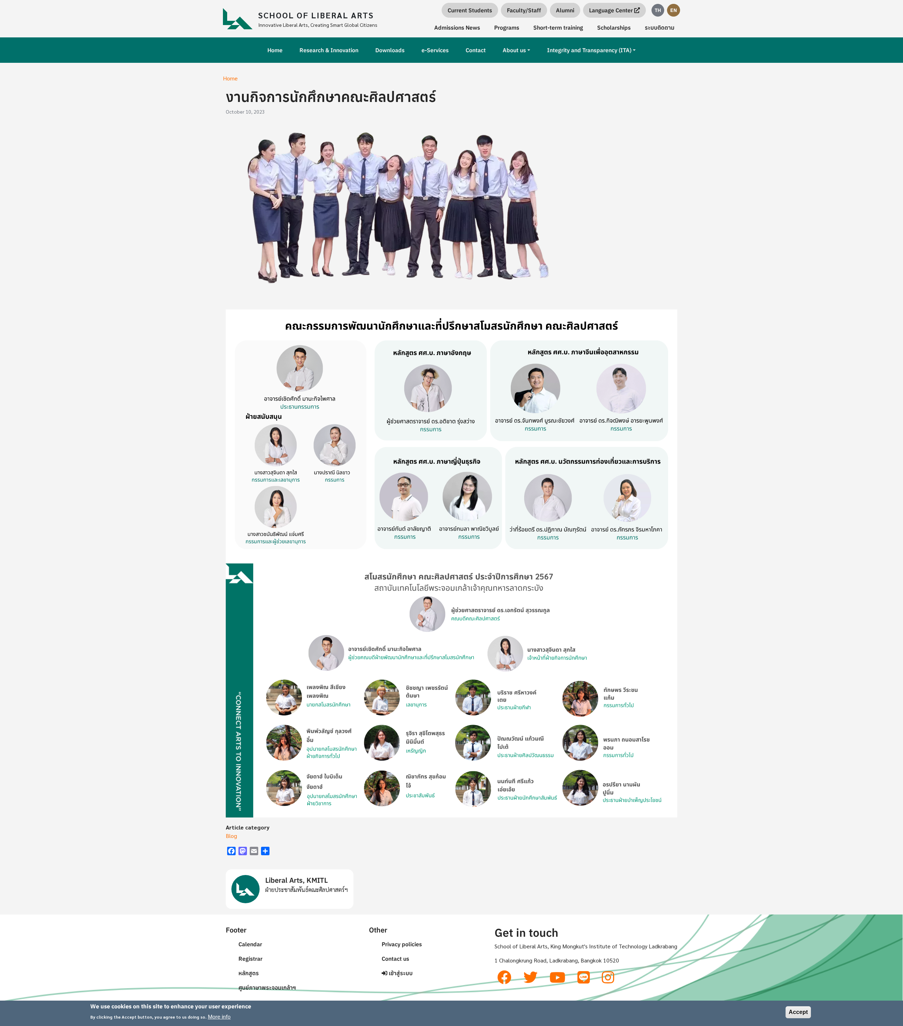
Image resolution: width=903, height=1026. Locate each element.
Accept (798, 1012)
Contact (476, 50)
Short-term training (558, 27)
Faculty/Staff (524, 10)
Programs (506, 27)
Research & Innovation (328, 50)
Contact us (395, 958)
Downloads (390, 50)
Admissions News (457, 27)
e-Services (435, 50)
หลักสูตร (248, 973)
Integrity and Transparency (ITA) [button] (589, 50)
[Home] (240, 18)
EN (673, 10)
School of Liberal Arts (316, 15)
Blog (231, 835)
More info (219, 1016)
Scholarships (614, 27)
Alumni (565, 10)
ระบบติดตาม (659, 27)
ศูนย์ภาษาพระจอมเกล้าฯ (267, 987)
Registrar (250, 958)
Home (275, 50)
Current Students (470, 10)
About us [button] (514, 50)
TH (658, 10)
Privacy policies (402, 944)
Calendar (250, 944)
